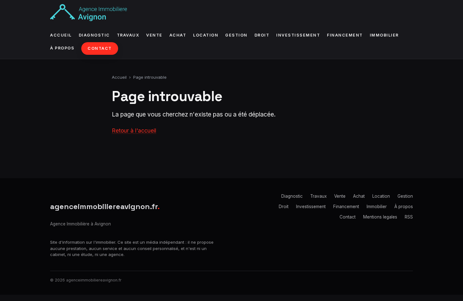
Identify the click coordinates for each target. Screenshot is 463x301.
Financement (345, 35)
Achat (177, 35)
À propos (62, 48)
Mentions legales (380, 216)
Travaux (128, 35)
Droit (262, 35)
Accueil (61, 35)
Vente (154, 35)
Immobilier (384, 35)
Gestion (236, 35)
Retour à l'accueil (134, 130)
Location (205, 35)
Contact (100, 48)
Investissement (298, 35)
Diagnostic (94, 35)
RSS (409, 216)
